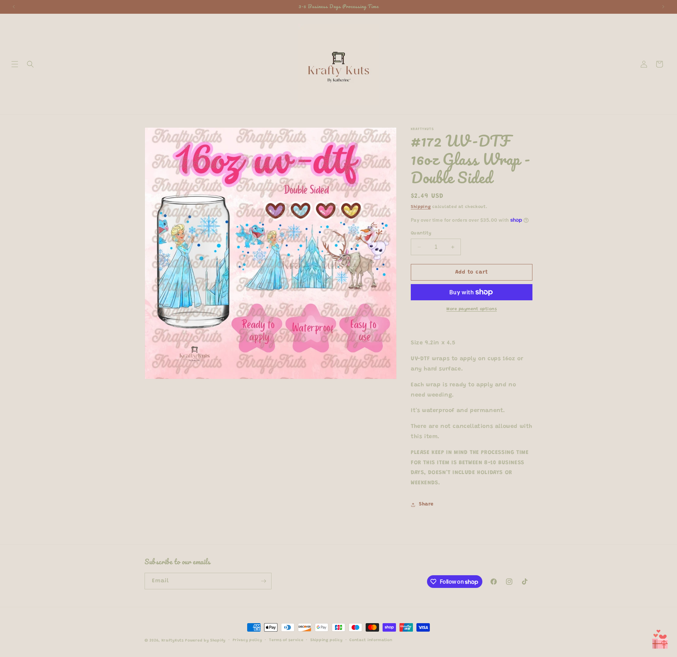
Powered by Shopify (205, 641)
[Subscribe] (263, 581)
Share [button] (426, 504)
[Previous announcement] (14, 6)
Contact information (370, 640)
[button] (15, 64)
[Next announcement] (663, 6)
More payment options (471, 309)
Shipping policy (326, 640)
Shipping (421, 207)
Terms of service (286, 640)
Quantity (421, 233)
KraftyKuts (172, 641)
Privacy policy (247, 640)
